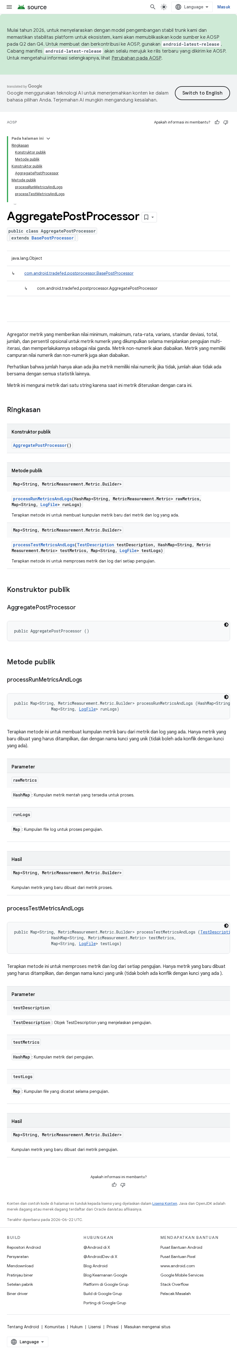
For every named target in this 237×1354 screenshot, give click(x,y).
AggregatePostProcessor (40, 445)
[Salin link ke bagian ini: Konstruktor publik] (76, 590)
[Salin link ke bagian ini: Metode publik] (61, 662)
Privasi (112, 1327)
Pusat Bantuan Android (181, 1247)
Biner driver (17, 1293)
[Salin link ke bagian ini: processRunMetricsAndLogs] (88, 680)
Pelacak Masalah (175, 1293)
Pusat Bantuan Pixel (177, 1256)
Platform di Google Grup (106, 1284)
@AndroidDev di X (100, 1256)
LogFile (49, 504)
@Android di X (97, 1247)
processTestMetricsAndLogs (44, 544)
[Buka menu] (9, 7)
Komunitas (54, 1327)
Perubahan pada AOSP (136, 58)
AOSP (12, 122)
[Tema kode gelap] (226, 624)
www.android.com (177, 1265)
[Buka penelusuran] (152, 6)
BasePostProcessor (53, 238)
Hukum (76, 1327)
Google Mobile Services (181, 1275)
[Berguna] (217, 122)
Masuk (223, 7)
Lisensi (94, 1327)
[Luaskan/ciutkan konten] (48, 138)
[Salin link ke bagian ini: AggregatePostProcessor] (81, 607)
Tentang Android (23, 1327)
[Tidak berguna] (225, 122)
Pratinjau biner (20, 1275)
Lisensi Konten (164, 1203)
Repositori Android (24, 1247)
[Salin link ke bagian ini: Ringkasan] (46, 410)
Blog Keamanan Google (105, 1275)
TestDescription (95, 544)
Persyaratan (18, 1256)
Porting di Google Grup (105, 1302)
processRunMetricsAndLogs (42, 498)
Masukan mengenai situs (147, 1327)
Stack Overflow (174, 1284)
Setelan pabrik (20, 1284)
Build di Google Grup (103, 1293)
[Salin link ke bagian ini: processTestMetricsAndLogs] (89, 908)
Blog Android (96, 1265)
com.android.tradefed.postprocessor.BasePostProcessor (79, 273)
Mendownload (20, 1265)
